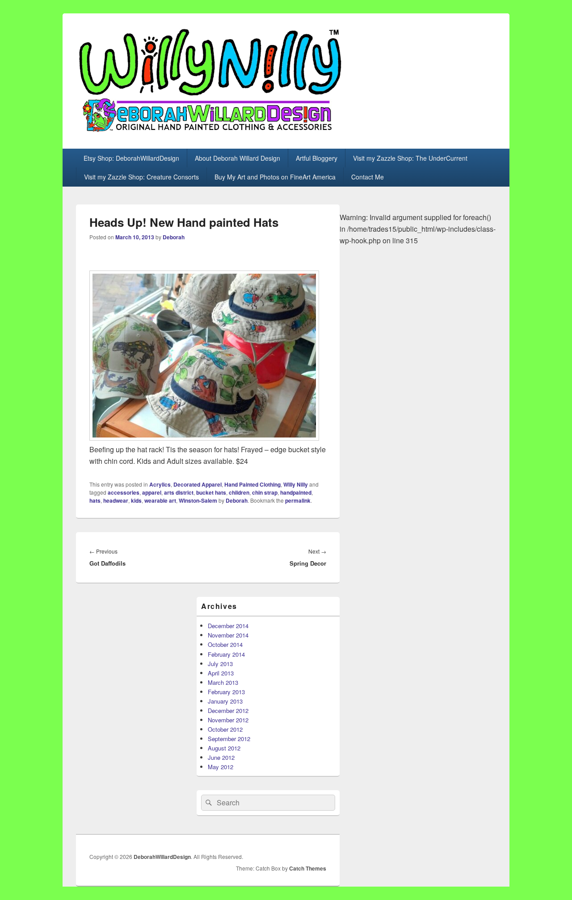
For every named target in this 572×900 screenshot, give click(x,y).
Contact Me (367, 176)
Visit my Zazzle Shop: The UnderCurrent (410, 158)
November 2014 (228, 635)
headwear (115, 500)
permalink (298, 500)
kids (136, 500)
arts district (178, 492)
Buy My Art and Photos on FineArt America (275, 176)
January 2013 (225, 701)
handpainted (295, 492)
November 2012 (228, 720)
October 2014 (225, 644)
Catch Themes (307, 868)
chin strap (265, 492)
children (239, 492)
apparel (151, 492)
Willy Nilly (295, 484)
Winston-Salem (198, 500)
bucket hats (211, 492)
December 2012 (228, 710)
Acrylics (160, 484)
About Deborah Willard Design (237, 158)
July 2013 (220, 663)
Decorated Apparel (197, 484)
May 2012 (220, 766)
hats (95, 500)
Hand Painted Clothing (252, 484)
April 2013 (221, 673)
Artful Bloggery (316, 158)
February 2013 (226, 692)
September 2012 (229, 738)
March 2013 (223, 682)
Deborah (174, 237)
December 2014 (228, 625)
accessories (123, 492)
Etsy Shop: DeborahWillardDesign (131, 158)
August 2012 (224, 748)
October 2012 (225, 729)
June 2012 (221, 757)
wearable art (160, 500)
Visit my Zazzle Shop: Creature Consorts (141, 176)
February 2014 (226, 654)
